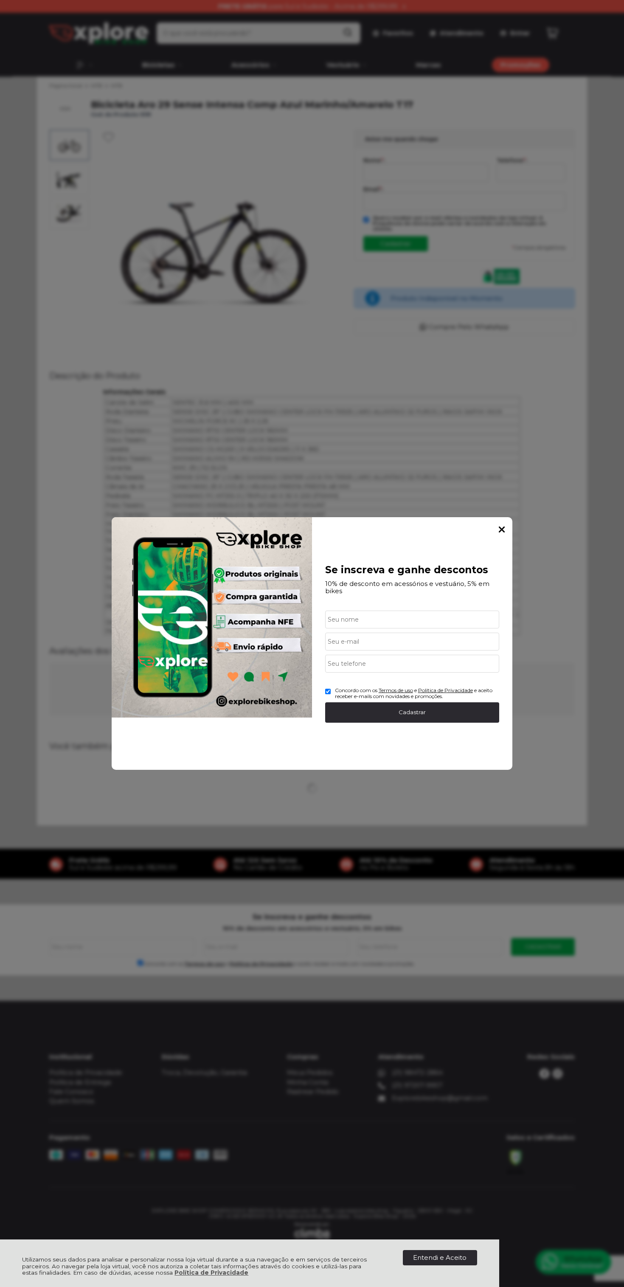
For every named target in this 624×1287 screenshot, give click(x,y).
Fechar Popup (502, 529)
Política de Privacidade (211, 1272)
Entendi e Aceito (440, 1257)
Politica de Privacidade (445, 690)
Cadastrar (412, 712)
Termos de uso (396, 690)
